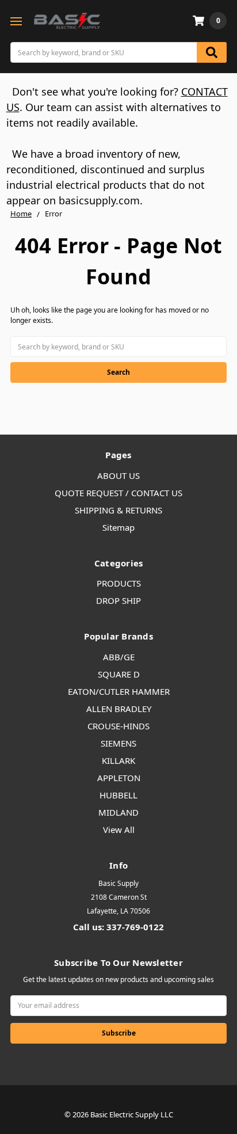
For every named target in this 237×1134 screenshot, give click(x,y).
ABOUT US (118, 475)
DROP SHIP (118, 600)
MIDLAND (118, 812)
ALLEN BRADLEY (118, 708)
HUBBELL (118, 795)
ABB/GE (119, 657)
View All (119, 829)
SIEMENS (118, 743)
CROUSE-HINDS (118, 726)
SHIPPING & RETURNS (118, 510)
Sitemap (118, 527)
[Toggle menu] (16, 21)
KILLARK (118, 760)
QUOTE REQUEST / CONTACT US (118, 492)
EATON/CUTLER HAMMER (119, 691)
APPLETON (118, 777)
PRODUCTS (119, 583)
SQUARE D (119, 674)
